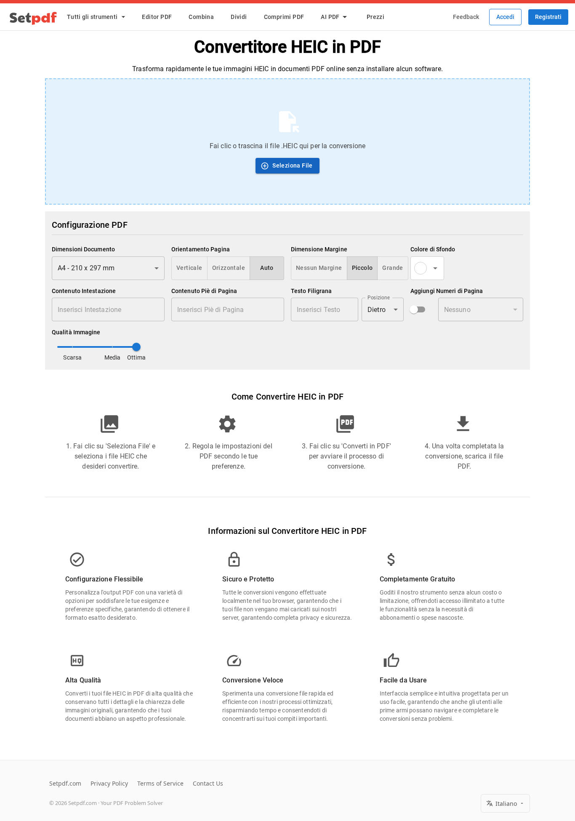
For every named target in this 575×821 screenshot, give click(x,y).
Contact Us (208, 783)
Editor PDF (157, 16)
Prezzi (375, 16)
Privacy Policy (109, 783)
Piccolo (362, 267)
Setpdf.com (65, 783)
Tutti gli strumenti (92, 16)
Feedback (466, 16)
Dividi (239, 16)
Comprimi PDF (284, 16)
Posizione (378, 298)
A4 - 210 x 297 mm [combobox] (86, 268)
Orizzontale (228, 267)
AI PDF (330, 16)
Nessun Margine (319, 267)
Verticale (189, 267)
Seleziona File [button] (292, 165)
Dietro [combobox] (376, 310)
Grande (392, 267)
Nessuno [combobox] (457, 310)
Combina (201, 16)
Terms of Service (160, 783)
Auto (267, 267)
